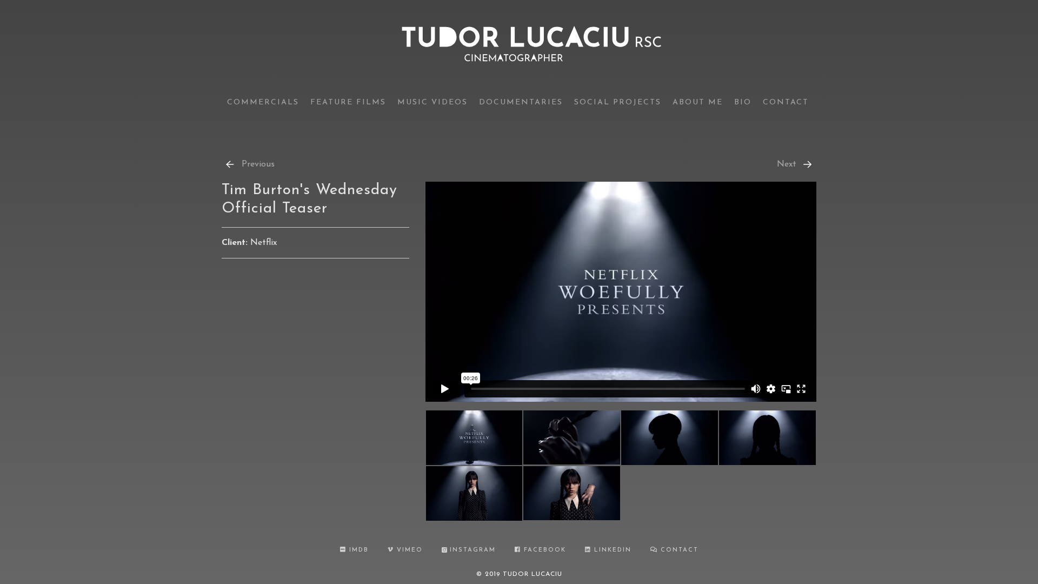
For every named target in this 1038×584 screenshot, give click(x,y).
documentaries (521, 102)
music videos (432, 102)
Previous (258, 164)
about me (698, 102)
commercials (263, 102)
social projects (617, 102)
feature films (348, 102)
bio (742, 102)
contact (786, 102)
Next (786, 164)
